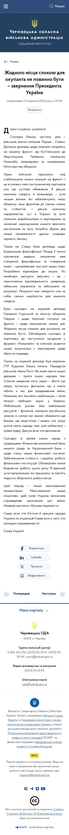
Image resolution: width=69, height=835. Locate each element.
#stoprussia (34, 110)
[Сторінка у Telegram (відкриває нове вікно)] (31, 788)
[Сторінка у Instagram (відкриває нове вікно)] (37, 788)
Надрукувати (36, 575)
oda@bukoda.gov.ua (34, 684)
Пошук (60, 6)
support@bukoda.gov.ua (34, 775)
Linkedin (36, 557)
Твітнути (36, 566)
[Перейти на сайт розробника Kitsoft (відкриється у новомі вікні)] (21, 827)
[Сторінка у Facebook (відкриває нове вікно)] (26, 788)
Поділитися (36, 548)
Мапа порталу (31, 611)
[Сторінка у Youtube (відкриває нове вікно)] (43, 788)
